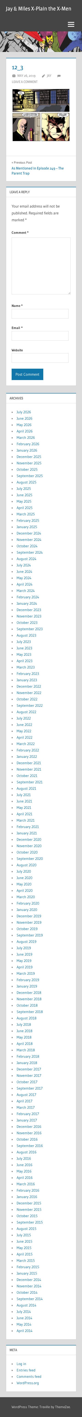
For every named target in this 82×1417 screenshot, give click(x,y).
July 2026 (24, 412)
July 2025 (24, 488)
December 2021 (29, 763)
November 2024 (29, 539)
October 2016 (27, 1139)
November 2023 (29, 616)
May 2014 (24, 1324)
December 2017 (29, 1069)
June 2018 (24, 1031)
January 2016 (27, 1196)
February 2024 (28, 597)
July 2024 (24, 565)
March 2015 (26, 1260)
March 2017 (26, 1107)
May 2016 (24, 1171)
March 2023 (26, 667)
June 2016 (24, 1164)
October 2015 (27, 1216)
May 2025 (24, 501)
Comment (20, 232)
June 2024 (24, 571)
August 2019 (26, 941)
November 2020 (29, 846)
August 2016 (26, 1152)
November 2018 (29, 999)
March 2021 (26, 820)
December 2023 (29, 609)
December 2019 (29, 916)
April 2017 (24, 1101)
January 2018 (27, 1062)
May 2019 (24, 960)
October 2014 (27, 1292)
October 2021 (27, 775)
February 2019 (28, 979)
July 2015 (24, 1235)
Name (17, 305)
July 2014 (24, 1311)
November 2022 (29, 692)
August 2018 (26, 1018)
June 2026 (24, 418)
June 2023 (24, 648)
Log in (21, 1363)
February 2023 (28, 673)
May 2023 (24, 654)
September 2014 (30, 1298)
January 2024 (27, 603)
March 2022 (26, 743)
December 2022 (29, 686)
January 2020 (27, 909)
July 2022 (24, 718)
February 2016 (28, 1190)
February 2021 (28, 826)
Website (17, 350)
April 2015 (25, 1254)
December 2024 (29, 533)
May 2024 (24, 578)
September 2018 (30, 1011)
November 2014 (29, 1286)
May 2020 (24, 884)
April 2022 (24, 737)
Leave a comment (25, 82)
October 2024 (27, 546)
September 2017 (30, 1088)
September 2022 (30, 705)
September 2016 (30, 1145)
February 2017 (28, 1113)
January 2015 (27, 1273)
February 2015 (28, 1267)
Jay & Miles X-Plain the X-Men (38, 8)
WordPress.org (28, 1383)
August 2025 (26, 482)
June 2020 (24, 877)
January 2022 (27, 756)
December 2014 (29, 1279)
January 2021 (27, 833)
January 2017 (27, 1120)
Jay (49, 75)
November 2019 (29, 922)
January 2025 (27, 527)
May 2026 (24, 424)
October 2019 (27, 928)
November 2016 (29, 1133)
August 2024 (26, 558)
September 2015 (30, 1222)
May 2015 (24, 1247)
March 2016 (26, 1184)
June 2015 (24, 1241)
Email (17, 328)
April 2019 (25, 967)
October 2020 (27, 852)
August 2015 (26, 1228)
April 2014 (25, 1330)
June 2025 (24, 495)
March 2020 (26, 897)
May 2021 (24, 807)
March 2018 (26, 1050)
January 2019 (27, 986)
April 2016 (25, 1177)
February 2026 (28, 444)
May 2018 (24, 1037)
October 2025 (27, 469)
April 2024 (25, 584)
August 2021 (26, 788)
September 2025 (30, 475)
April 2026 (25, 431)
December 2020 (29, 839)
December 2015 (29, 1203)
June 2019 (24, 954)
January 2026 (27, 450)
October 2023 (27, 622)
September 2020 (30, 858)
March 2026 (26, 437)
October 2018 (27, 1005)
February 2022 (28, 750)
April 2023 (24, 660)
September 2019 (30, 935)
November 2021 (29, 769)
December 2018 (29, 992)
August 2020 (26, 865)
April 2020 (25, 890)
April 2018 (25, 1043)
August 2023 (26, 635)
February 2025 (28, 520)
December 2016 (29, 1126)
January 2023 (27, 680)
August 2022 (26, 712)
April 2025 (25, 507)
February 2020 (28, 903)
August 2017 (26, 1094)
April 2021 (24, 814)
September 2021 (30, 782)
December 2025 (29, 456)
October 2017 (27, 1082)
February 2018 (28, 1056)
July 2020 (24, 871)
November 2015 (29, 1209)
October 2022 (27, 699)
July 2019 (24, 948)
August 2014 (26, 1305)
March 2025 (26, 514)
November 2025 (29, 463)
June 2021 (24, 801)
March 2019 (26, 973)
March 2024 (26, 590)
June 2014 (24, 1318)
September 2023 (30, 629)
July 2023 (24, 641)
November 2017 (29, 1075)
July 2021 (24, 794)
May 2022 (24, 731)
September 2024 (30, 552)
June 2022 (24, 724)
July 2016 (24, 1158)
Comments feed (29, 1376)
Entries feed (26, 1370)
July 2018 (24, 1024)
